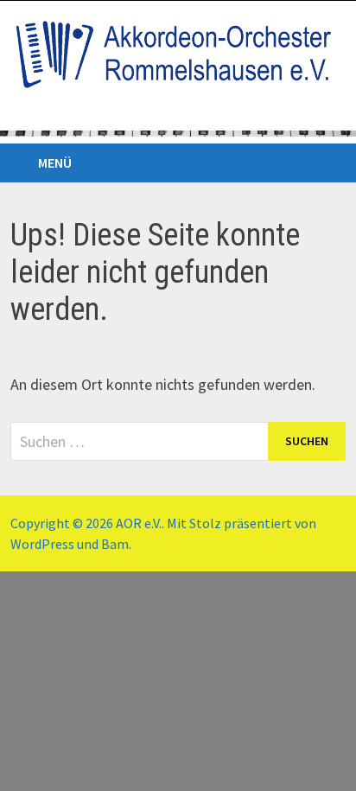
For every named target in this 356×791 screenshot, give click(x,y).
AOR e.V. (139, 523)
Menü (55, 162)
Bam (115, 543)
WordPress (42, 543)
